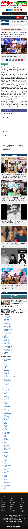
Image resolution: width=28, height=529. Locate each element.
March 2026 (7, 323)
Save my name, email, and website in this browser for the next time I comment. (13, 146)
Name (5, 131)
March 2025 (7, 340)
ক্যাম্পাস (5, 391)
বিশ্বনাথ (5, 447)
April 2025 (6, 339)
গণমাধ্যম (6, 396)
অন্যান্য (5, 361)
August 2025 (7, 333)
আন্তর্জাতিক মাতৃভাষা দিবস (9, 376)
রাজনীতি (5, 459)
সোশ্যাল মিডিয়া (18, 30)
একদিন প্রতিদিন (7, 381)
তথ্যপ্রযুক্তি (3, 502)
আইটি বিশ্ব (6, 369)
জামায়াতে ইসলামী (7, 414)
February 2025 (7, 342)
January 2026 (7, 326)
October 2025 (7, 330)
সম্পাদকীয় (6, 474)
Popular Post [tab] (14, 298)
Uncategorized (7, 359)
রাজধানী (5, 458)
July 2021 (6, 352)
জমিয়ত (5, 408)
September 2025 (8, 332)
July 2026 (6, 318)
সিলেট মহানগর (7, 482)
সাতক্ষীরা (5, 477)
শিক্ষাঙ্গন (5, 468)
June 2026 (6, 319)
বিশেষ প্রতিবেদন (7, 445)
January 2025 (7, 343)
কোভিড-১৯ (6, 389)
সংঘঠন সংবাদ (7, 471)
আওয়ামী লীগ (6, 372)
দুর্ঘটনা (5, 422)
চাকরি (5, 402)
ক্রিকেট (5, 392)
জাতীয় (5, 409)
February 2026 (7, 325)
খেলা (5, 394)
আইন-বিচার (6, 371)
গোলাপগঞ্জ (6, 401)
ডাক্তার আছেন (7, 416)
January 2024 (7, 348)
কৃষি (4, 386)
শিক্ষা (5, 467)
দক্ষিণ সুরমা (6, 418)
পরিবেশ (5, 428)
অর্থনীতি (5, 366)
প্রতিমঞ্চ (5, 429)
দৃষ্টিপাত (5, 424)
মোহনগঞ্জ (6, 454)
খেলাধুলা (5, 395)
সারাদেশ (5, 478)
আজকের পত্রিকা (7, 373)
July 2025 (6, 335)
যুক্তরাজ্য (5, 457)
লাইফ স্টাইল (6, 464)
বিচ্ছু (5, 442)
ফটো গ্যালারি (6, 434)
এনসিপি (5, 382)
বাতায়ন (5, 437)
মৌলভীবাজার (6, 455)
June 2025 (6, 336)
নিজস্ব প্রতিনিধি (7, 30)
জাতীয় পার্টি (6, 411)
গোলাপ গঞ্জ (6, 399)
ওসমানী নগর (6, 384)
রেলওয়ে (5, 462)
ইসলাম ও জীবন (7, 379)
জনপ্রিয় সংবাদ (7, 406)
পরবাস (5, 426)
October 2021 (7, 349)
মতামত (5, 449)
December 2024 (8, 345)
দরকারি (5, 419)
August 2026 (7, 316)
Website (5, 140)
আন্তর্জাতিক (6, 375)
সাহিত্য (5, 479)
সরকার (5, 475)
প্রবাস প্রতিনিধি (7, 432)
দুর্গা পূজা (5, 421)
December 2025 (8, 328)
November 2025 (8, 329)
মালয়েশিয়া (6, 452)
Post (5, 358)
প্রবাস (5, 431)
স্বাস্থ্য (5, 487)
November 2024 (8, 346)
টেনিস (5, 415)
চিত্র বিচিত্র (6, 404)
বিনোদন (5, 444)
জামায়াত (5, 412)
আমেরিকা (6, 378)
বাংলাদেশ (6, 439)
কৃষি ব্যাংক (6, 388)
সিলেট (12, 30)
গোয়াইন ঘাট (6, 398)
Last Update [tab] (14, 295)
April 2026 (6, 322)
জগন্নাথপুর (6, 405)
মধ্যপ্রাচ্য (5, 451)
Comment (5, 117)
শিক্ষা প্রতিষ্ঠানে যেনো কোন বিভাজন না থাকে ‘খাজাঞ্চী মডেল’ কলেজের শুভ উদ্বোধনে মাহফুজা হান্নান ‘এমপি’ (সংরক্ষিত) (13, 287)
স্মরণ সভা (6, 488)
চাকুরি (2, 500)
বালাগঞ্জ (5, 438)
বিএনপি (5, 441)
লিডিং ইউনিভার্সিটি (7, 465)
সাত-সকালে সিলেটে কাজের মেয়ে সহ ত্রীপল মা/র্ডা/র (14, 266)
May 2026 (6, 320)
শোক (5, 469)
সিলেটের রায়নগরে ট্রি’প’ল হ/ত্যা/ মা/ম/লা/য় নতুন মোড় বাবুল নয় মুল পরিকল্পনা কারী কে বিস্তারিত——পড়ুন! (13, 245)
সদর (5, 472)
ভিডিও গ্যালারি (7, 448)
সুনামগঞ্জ (5, 484)
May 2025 (6, 338)
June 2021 (6, 353)
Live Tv (20, 17)
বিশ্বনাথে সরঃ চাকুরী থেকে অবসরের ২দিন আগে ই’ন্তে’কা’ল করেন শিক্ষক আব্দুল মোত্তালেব (13, 222)
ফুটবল (5, 435)
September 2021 (8, 351)
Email (4, 136)
